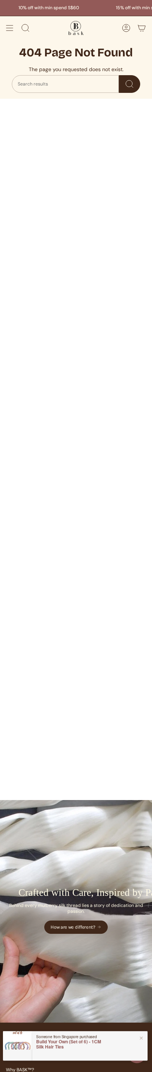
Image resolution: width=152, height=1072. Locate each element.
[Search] (129, 84)
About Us (15, 1058)
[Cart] (141, 28)
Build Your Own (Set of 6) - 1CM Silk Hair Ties (68, 1041)
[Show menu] (9, 28)
